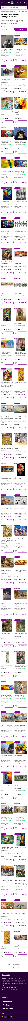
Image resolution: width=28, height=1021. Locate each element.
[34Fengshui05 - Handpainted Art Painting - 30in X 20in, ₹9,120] (20, 409)
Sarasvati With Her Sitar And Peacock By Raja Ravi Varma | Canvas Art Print (7, 540)
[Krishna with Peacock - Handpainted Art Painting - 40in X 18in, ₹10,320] (20, 163)
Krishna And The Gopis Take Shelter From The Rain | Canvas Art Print (20, 635)
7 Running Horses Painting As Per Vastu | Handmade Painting (6, 880)
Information (7, 1001)
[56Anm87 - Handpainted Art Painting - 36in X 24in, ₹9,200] (7, 344)
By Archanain (16, 52)
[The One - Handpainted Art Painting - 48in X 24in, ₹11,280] (20, 284)
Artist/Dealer (8, 1009)
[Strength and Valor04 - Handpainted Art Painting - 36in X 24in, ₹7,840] (7, 809)
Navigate (6, 997)
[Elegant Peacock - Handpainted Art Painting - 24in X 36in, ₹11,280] (7, 193)
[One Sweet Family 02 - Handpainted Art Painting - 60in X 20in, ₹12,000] (7, 687)
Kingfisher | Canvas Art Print (7, 171)
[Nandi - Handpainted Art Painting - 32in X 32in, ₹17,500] (7, 103)
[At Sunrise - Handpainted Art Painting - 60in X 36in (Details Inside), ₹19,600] (20, 254)
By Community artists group (5, 52)
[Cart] (26, 2)
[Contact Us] (21, 2)
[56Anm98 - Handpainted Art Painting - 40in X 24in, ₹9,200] (7, 223)
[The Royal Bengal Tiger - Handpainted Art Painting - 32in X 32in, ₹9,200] (20, 687)
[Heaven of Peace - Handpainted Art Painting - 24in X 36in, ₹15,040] (20, 344)
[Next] (21, 967)
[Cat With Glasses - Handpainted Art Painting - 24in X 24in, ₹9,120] (20, 747)
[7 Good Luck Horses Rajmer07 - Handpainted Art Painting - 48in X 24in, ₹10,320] (20, 778)
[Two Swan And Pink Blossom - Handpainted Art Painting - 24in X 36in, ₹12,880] (20, 657)
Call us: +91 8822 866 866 (9, 987)
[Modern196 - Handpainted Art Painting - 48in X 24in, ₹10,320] (7, 133)
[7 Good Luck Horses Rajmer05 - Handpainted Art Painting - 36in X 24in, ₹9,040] (7, 71)
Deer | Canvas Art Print (6, 322)
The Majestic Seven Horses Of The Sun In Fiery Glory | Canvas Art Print (7, 849)
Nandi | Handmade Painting (7, 111)
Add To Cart (9, 60)
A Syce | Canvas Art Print (19, 913)
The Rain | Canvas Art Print (20, 847)
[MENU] (2, 2)
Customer (7, 1005)
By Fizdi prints (3, 174)
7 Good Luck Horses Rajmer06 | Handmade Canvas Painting (6, 478)
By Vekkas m (3, 114)
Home (2, 11)
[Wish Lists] (23, 2)
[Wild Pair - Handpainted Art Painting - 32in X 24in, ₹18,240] (20, 500)
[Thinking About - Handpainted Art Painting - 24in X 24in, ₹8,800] (7, 41)
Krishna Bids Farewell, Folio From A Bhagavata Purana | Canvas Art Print (7, 915)
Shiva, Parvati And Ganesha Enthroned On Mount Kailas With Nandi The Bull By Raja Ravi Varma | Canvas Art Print (7, 385)
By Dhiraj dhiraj (17, 543)
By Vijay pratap (17, 852)
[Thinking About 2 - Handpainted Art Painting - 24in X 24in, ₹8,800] (20, 133)
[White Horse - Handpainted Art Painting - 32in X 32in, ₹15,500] (20, 439)
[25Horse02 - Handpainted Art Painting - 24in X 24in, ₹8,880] (20, 71)
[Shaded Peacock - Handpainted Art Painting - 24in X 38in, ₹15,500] (7, 778)
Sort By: (3, 26)
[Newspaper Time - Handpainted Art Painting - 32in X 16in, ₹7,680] (7, 409)
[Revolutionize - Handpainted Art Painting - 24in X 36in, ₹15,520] (20, 314)
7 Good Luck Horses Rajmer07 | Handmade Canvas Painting (19, 787)
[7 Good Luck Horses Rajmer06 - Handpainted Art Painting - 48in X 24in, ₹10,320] (7, 469)
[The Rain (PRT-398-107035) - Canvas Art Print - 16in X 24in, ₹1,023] (20, 839)
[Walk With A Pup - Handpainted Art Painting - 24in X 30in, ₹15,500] (20, 193)
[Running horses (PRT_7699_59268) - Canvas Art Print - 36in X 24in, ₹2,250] (20, 531)
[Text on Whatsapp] (17, 2)
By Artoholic (3, 728)
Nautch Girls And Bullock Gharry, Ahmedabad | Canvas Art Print (6, 572)
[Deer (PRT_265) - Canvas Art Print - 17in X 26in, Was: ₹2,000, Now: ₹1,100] (7, 314)
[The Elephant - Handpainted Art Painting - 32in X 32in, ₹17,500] (7, 747)
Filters (21, 29)
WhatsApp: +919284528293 (10, 990)
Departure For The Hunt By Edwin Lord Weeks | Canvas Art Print (20, 603)
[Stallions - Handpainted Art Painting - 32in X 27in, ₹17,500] (20, 103)
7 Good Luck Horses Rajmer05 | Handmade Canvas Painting (6, 81)
